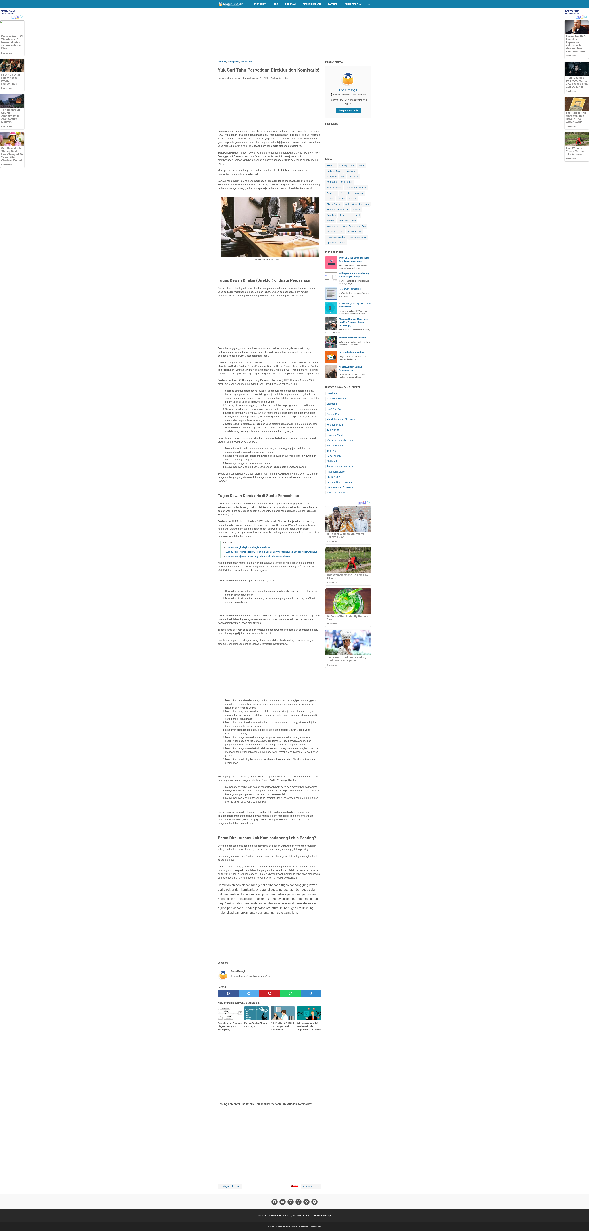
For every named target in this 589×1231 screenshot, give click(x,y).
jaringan (331, 231)
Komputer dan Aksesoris (340, 487)
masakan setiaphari (336, 237)
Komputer (332, 176)
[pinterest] (269, 993)
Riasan (330, 198)
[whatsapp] (290, 993)
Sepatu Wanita (335, 445)
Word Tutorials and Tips (354, 226)
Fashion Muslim (335, 424)
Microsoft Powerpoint (356, 187)
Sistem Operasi (334, 204)
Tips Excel (355, 215)
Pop (342, 193)
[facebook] (228, 993)
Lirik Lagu (353, 176)
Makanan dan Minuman (340, 440)
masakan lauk (354, 231)
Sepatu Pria (333, 414)
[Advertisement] (294, 34)
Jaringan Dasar (334, 171)
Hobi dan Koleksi (336, 471)
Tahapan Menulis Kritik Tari (352, 337)
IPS (352, 165)
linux (341, 231)
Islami (361, 165)
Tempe (343, 215)
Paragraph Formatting (350, 289)
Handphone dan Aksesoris (341, 419)
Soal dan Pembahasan (337, 209)
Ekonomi (331, 165)
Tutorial (330, 220)
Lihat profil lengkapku (348, 110)
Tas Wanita (333, 429)
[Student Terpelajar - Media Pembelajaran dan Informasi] (233, 4)
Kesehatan (351, 171)
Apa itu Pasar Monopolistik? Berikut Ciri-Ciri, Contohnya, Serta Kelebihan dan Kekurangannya (271, 552)
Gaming (343, 165)
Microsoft (260, 4)
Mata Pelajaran (334, 187)
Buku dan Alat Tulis (337, 492)
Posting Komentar (279, 78)
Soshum (356, 209)
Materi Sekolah (312, 4)
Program (290, 4)
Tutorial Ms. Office (347, 220)
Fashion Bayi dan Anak (339, 482)
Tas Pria (331, 450)
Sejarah (352, 198)
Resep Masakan (353, 4)
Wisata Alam (333, 226)
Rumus (341, 198)
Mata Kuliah (347, 182)
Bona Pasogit (348, 90)
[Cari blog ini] (369, 4)
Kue (342, 176)
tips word (331, 242)
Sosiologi (331, 215)
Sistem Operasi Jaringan (357, 204)
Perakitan (331, 193)
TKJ (276, 4)
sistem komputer (358, 237)
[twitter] (249, 993)
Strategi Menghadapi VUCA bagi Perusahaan (248, 547)
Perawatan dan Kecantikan (341, 466)
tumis (342, 242)
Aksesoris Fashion (337, 398)
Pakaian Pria (334, 409)
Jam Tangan (334, 456)
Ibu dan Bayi (333, 476)
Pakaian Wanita (335, 435)
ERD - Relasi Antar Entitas (351, 352)
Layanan (333, 4)
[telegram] (311, 993)
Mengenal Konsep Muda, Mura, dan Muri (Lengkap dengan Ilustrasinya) (354, 322)
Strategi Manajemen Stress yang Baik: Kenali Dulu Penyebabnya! (258, 556)
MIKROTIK (332, 182)
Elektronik (332, 403)
